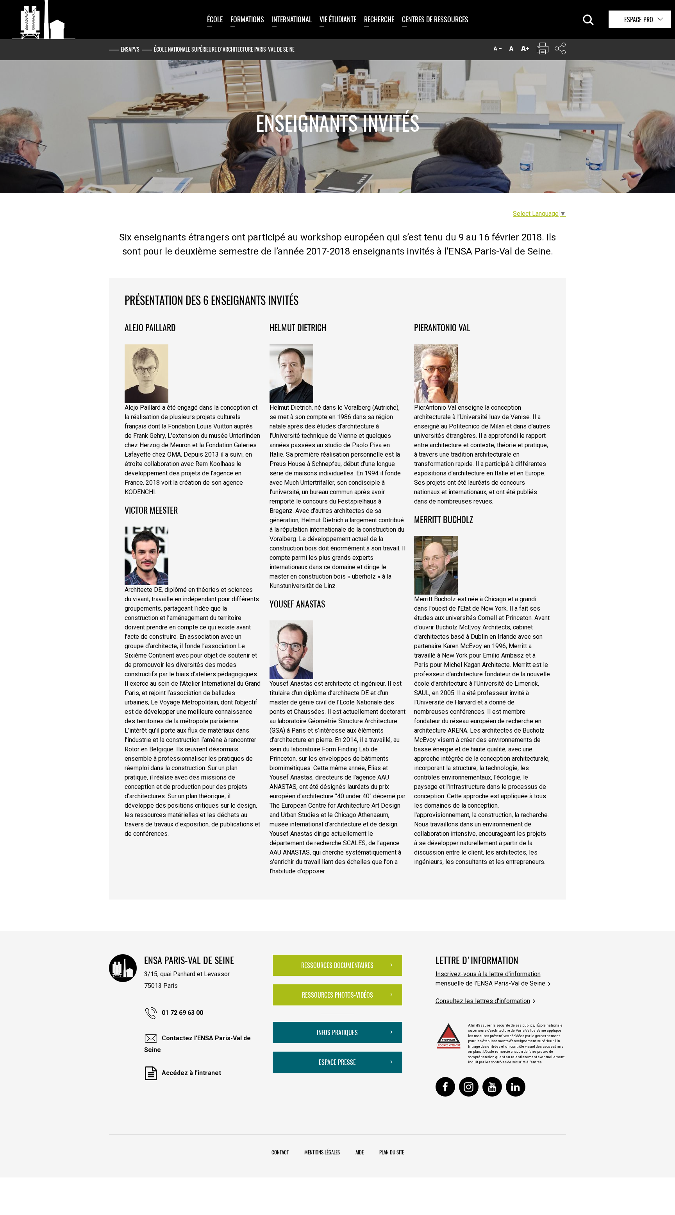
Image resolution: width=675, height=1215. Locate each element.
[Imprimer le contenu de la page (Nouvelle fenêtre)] (542, 50)
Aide (359, 1152)
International (292, 19)
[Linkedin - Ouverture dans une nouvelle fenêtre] (515, 1087)
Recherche (379, 19)
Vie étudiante (338, 19)
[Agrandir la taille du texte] (525, 50)
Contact (280, 1152)
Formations (247, 19)
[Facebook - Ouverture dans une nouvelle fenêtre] (445, 1087)
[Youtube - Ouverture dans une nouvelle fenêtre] (492, 1087)
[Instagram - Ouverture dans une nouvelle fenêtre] (469, 1087)
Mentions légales (322, 1152)
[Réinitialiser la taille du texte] (511, 50)
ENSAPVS (130, 49)
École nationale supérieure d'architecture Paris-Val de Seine (224, 49)
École (215, 19)
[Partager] (560, 50)
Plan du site (391, 1152)
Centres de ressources (435, 19)
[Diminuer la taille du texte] (498, 50)
